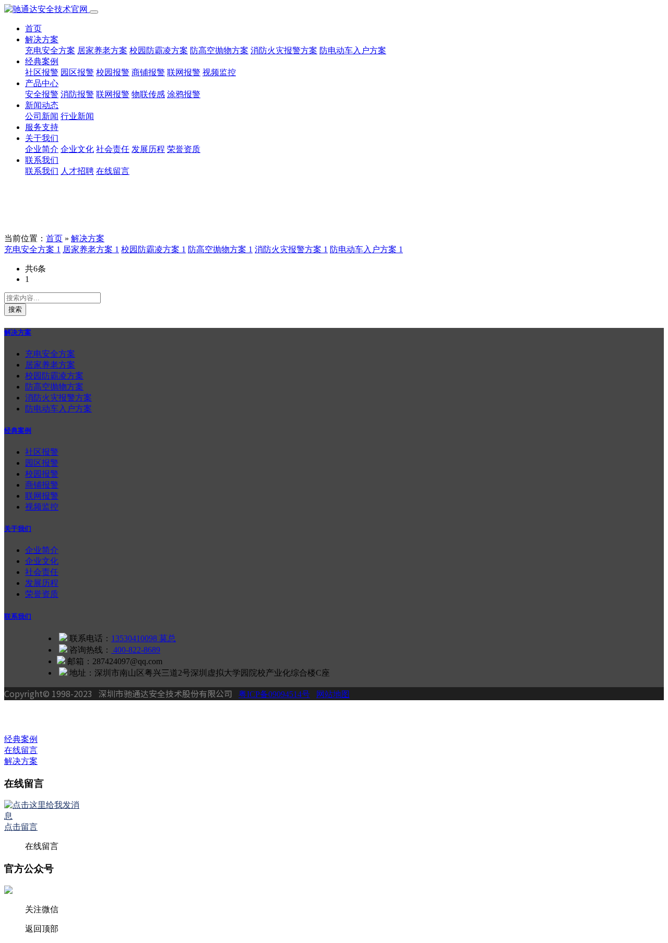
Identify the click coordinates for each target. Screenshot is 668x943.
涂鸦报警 (183, 94)
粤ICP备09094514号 (274, 694)
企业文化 (77, 149)
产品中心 (41, 83)
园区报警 (77, 72)
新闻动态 (41, 105)
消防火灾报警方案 (283, 50)
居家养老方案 (102, 50)
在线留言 (112, 171)
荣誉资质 (183, 149)
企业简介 (41, 149)
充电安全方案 (50, 50)
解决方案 (41, 39)
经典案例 (41, 61)
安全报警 (41, 94)
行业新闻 (77, 116)
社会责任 (112, 149)
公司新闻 (41, 116)
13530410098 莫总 (143, 638)
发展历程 (148, 149)
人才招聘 (77, 171)
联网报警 (183, 72)
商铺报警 (148, 72)
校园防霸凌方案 (158, 50)
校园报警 (112, 72)
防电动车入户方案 (352, 50)
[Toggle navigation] (94, 12)
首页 (33, 28)
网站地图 (333, 694)
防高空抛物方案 (219, 50)
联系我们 (41, 160)
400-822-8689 (135, 649)
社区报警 (41, 72)
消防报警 (77, 94)
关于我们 (41, 138)
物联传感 (148, 94)
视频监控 (219, 72)
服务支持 (41, 127)
